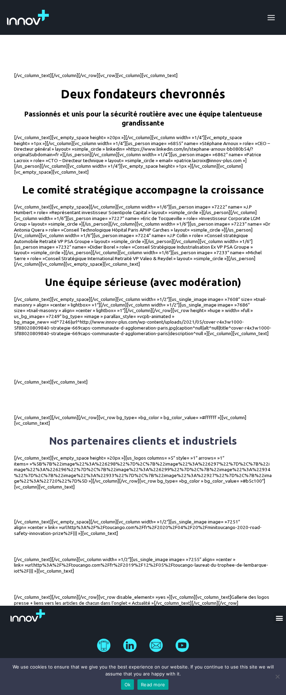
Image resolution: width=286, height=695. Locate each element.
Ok (128, 684)
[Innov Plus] (28, 17)
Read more (153, 684)
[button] (279, 618)
